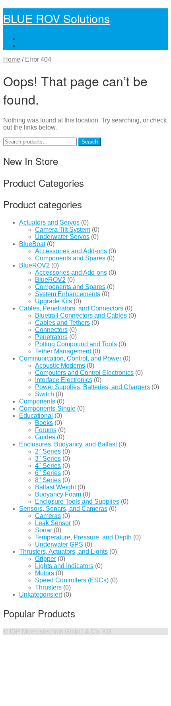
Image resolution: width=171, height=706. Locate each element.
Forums (45, 430)
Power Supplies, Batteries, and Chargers (92, 387)
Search (90, 142)
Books (44, 422)
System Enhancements (67, 294)
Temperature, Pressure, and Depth (83, 537)
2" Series (48, 451)
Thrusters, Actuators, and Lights (63, 551)
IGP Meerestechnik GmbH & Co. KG (60, 631)
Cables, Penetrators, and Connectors (71, 308)
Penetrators (51, 337)
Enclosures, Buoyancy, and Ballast (68, 444)
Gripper (45, 558)
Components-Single (47, 408)
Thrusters (48, 587)
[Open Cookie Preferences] (62, 699)
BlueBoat (32, 244)
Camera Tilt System (62, 229)
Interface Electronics (63, 379)
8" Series (48, 480)
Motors (44, 573)
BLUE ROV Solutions (56, 18)
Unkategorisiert (40, 594)
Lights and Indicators (64, 565)
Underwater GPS (59, 544)
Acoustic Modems (60, 365)
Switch (44, 394)
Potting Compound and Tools (76, 344)
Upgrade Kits (53, 301)
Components (37, 401)
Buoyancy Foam (58, 494)
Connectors (51, 329)
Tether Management (63, 351)
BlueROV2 (34, 265)
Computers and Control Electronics (84, 372)
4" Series (48, 465)
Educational (36, 415)
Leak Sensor (53, 523)
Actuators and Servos (49, 222)
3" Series (48, 458)
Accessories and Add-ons (71, 251)
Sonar (43, 530)
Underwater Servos (62, 236)
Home (11, 59)
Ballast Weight (55, 487)
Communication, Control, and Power (70, 358)
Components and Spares (70, 258)
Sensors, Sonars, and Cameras (63, 508)
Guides (45, 437)
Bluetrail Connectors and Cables (81, 315)
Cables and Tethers (62, 322)
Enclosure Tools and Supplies (77, 501)
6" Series (48, 472)
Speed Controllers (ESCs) (72, 580)
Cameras (48, 515)
